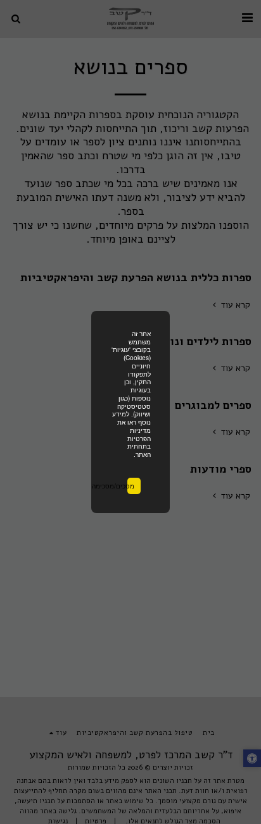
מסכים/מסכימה (130, 485)
